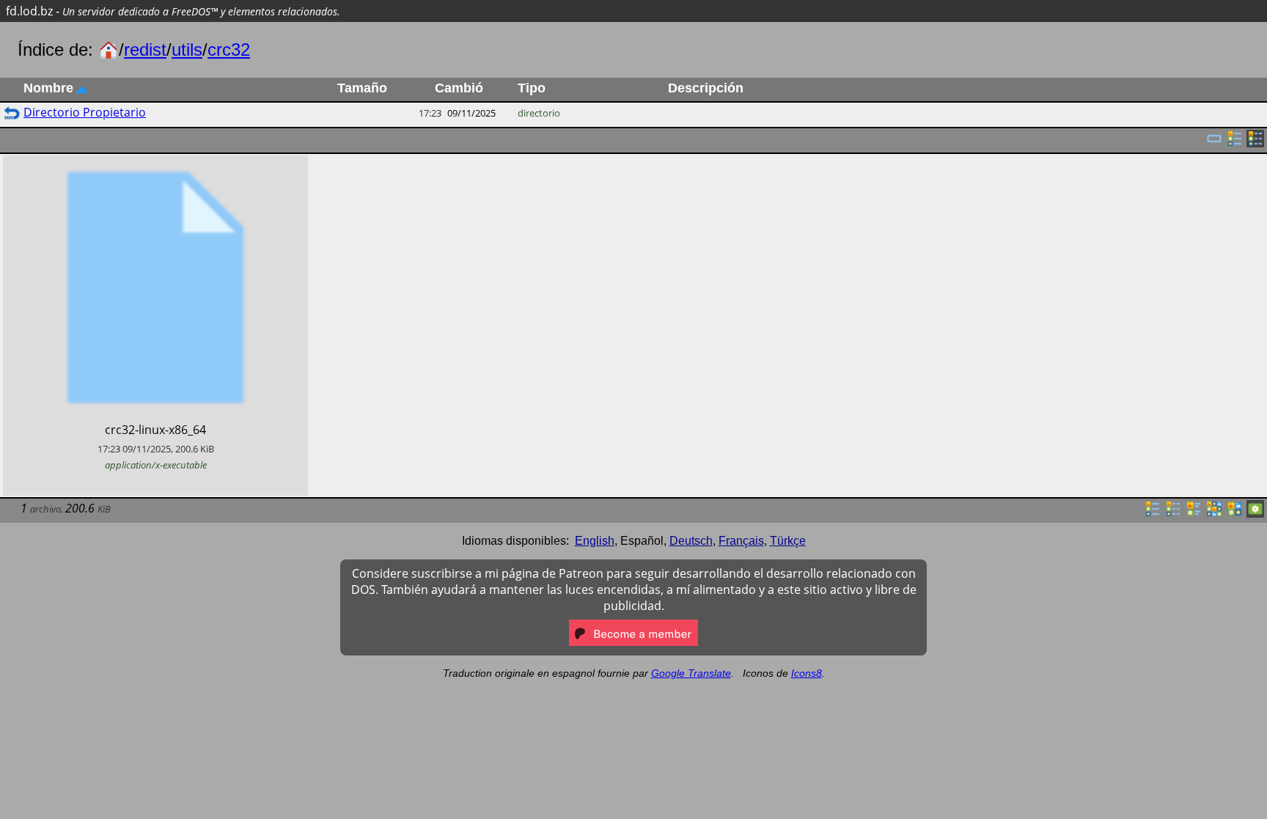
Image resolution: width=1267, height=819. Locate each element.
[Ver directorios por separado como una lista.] (1235, 143)
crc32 (229, 49)
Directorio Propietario (84, 112)
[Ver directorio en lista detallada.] (1173, 513)
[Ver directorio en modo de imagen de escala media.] (1235, 513)
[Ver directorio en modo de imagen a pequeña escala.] (1214, 513)
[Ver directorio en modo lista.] (1152, 513)
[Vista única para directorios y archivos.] (1214, 143)
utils (187, 49)
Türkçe (788, 541)
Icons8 (806, 673)
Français (741, 541)
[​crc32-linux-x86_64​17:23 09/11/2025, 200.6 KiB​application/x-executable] (155, 163)
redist (145, 49)
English (594, 541)
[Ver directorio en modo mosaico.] (1193, 513)
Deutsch (691, 541)
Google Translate (691, 673)
